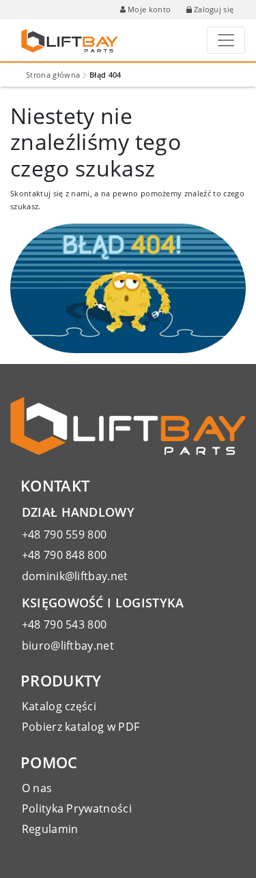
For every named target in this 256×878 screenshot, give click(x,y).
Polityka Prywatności (77, 808)
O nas (37, 788)
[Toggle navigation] (226, 40)
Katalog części (59, 706)
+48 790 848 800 (64, 554)
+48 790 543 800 (64, 624)
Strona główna (53, 75)
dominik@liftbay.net (75, 576)
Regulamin (50, 828)
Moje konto (149, 9)
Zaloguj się (214, 9)
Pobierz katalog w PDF (81, 726)
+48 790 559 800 (64, 534)
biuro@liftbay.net (68, 645)
